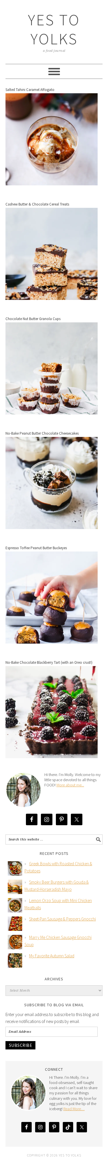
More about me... (70, 785)
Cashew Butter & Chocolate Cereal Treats (37, 204)
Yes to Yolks (54, 29)
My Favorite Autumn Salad (51, 955)
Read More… (74, 1108)
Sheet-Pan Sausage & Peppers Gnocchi (62, 919)
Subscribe (20, 1045)
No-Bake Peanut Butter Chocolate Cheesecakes (42, 433)
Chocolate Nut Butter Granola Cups (32, 318)
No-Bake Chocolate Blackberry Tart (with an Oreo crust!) (48, 662)
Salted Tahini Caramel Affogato (29, 89)
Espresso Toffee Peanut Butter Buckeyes (36, 547)
